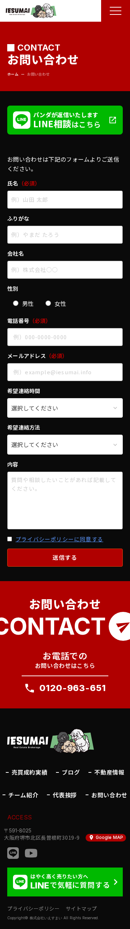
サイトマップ (81, 908)
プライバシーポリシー (33, 908)
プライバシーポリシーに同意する (59, 539)
